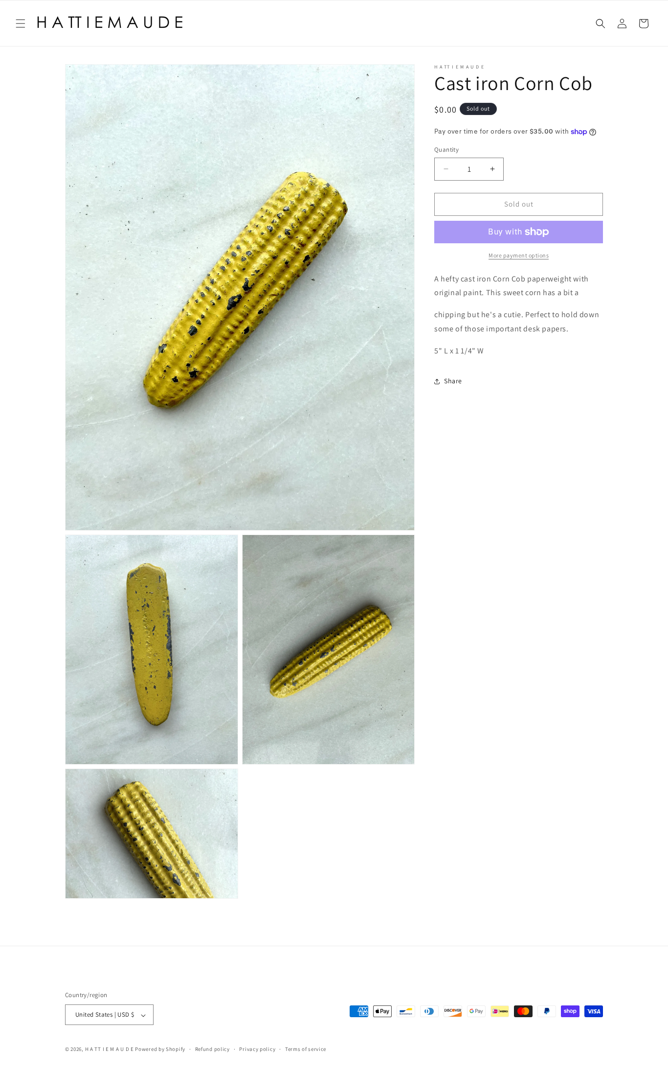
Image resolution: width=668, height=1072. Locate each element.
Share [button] (453, 380)
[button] (20, 23)
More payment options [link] (519, 255)
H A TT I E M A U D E (110, 1049)
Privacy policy (257, 1049)
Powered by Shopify (160, 1049)
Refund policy (212, 1049)
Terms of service (305, 1049)
